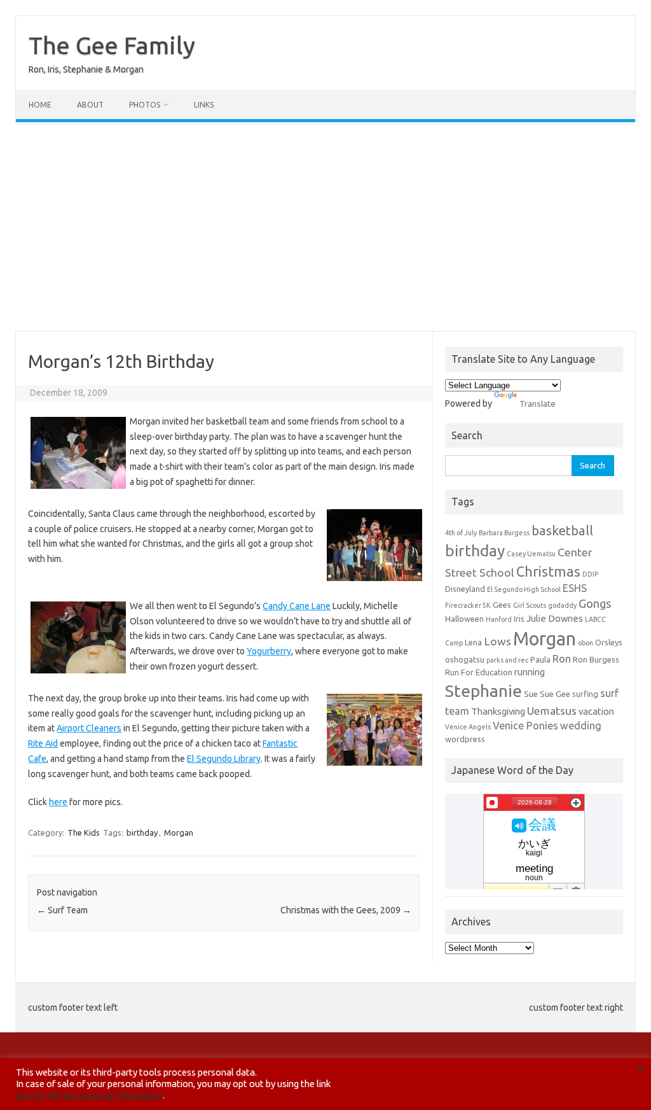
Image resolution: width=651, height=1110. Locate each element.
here (58, 802)
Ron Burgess (596, 659)
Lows (497, 641)
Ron (561, 658)
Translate (537, 403)
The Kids (83, 832)
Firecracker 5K (468, 605)
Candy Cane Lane (297, 606)
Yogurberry (269, 651)
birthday (142, 832)
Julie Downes (554, 618)
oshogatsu (464, 659)
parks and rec (507, 660)
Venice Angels (468, 727)
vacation (596, 711)
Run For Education (478, 672)
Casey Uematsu (531, 554)
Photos (144, 105)
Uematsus (552, 711)
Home (40, 105)
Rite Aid (43, 743)
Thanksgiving (498, 711)
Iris (519, 618)
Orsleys (608, 642)
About (90, 105)
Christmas (548, 571)
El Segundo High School (524, 589)
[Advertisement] (325, 226)
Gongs (595, 603)
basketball (562, 530)
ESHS (575, 588)
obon (585, 643)
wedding (580, 725)
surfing (585, 693)
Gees (502, 604)
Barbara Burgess (504, 533)
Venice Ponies (525, 725)
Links (204, 105)
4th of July (461, 533)
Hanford (499, 619)
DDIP (590, 574)
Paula (540, 659)
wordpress (465, 738)
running (529, 671)
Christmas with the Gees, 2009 (345, 910)
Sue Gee (555, 693)
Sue (531, 693)
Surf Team (62, 910)
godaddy (562, 605)
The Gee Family (112, 45)
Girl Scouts (529, 605)
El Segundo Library (224, 759)
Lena (473, 642)
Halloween (464, 618)
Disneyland (465, 588)
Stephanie (483, 690)
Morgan (178, 832)
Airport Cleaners (89, 728)
